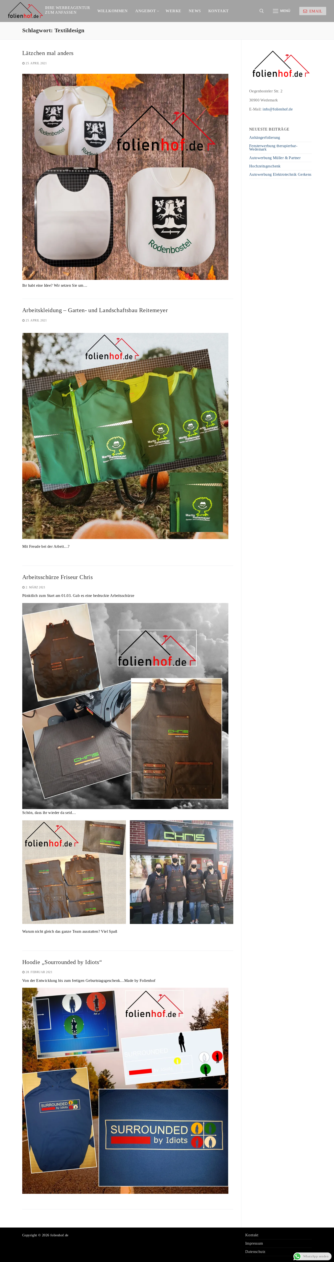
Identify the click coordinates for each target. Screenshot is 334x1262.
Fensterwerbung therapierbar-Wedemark (273, 147)
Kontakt (251, 1235)
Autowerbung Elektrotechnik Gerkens (280, 174)
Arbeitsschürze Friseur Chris (57, 577)
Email (315, 11)
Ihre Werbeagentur (67, 8)
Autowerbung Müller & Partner (275, 158)
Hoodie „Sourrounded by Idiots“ (62, 962)
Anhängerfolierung (264, 138)
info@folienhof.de (278, 109)
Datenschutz (255, 1252)
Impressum (254, 1243)
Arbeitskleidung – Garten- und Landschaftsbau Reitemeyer (95, 310)
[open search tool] (261, 11)
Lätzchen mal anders (48, 53)
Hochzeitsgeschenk (265, 166)
